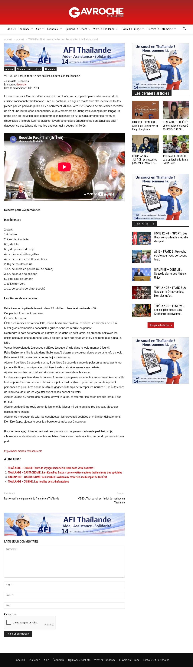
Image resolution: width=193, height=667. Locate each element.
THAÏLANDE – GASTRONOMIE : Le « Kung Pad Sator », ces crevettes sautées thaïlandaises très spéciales (65, 472)
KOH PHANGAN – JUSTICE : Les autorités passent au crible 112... (144, 159)
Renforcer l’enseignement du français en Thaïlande (31, 498)
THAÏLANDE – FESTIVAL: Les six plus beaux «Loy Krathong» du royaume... (169, 310)
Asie (38, 29)
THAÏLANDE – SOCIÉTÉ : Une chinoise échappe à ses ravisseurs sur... (175, 125)
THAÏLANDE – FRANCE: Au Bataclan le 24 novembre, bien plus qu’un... (170, 291)
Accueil (11, 29)
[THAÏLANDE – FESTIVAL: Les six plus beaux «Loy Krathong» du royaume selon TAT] (141, 310)
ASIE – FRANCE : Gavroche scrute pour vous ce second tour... (170, 255)
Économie (53, 29)
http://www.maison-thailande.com (23, 451)
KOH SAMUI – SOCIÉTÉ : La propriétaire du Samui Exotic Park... (175, 159)
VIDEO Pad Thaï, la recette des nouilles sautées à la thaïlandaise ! (42, 76)
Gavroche (21, 84)
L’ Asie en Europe (131, 29)
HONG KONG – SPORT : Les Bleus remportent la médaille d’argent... (171, 237)
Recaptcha (10, 614)
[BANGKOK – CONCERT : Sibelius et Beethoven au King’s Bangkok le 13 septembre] (145, 110)
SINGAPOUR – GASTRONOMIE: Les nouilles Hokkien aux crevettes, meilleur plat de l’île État (57, 477)
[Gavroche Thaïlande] (96, 12)
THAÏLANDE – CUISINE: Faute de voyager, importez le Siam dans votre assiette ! (51, 468)
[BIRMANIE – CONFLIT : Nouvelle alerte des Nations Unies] (141, 274)
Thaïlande (24, 29)
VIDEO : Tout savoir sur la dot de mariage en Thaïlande (101, 500)
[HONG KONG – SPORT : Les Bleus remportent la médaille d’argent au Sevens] (141, 238)
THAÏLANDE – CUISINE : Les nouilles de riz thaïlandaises (38, 481)
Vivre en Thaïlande (104, 29)
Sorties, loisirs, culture (29, 69)
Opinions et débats (76, 29)
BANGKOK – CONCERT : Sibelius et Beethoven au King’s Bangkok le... (145, 126)
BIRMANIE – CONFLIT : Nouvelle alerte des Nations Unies (170, 273)
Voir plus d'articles (159, 325)
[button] (184, 29)
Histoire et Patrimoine (160, 29)
